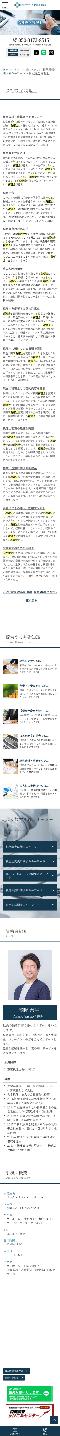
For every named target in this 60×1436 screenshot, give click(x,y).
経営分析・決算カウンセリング (22, 117)
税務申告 (8, 193)
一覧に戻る (30, 600)
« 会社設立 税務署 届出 (17, 592)
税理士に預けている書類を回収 (22, 348)
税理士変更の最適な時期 (18, 428)
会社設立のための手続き (18, 548)
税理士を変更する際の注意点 (21, 308)
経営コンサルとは (14, 153)
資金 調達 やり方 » (45, 592)
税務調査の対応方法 (15, 229)
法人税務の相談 (13, 269)
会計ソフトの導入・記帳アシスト (24, 508)
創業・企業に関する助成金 (20, 468)
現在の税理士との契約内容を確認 (24, 388)
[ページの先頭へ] (54, 1420)
